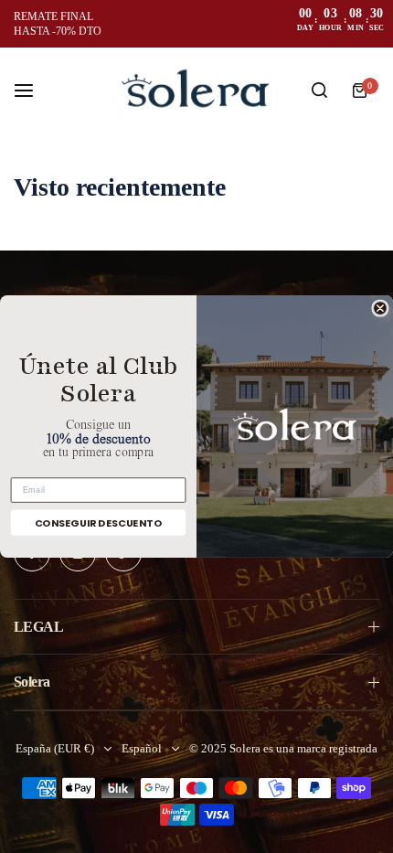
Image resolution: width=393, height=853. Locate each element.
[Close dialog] (380, 308)
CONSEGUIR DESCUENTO (99, 523)
